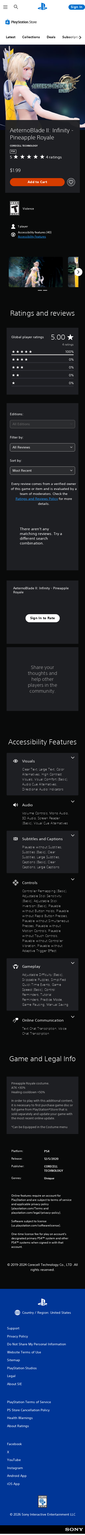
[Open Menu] (5, 7)
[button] (32, 237)
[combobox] (42, 424)
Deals (51, 37)
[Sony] (74, 1533)
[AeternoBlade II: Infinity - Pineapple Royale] (36, 272)
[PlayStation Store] (22, 22)
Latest (10, 37)
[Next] (78, 272)
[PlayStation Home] (42, 7)
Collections (31, 37)
